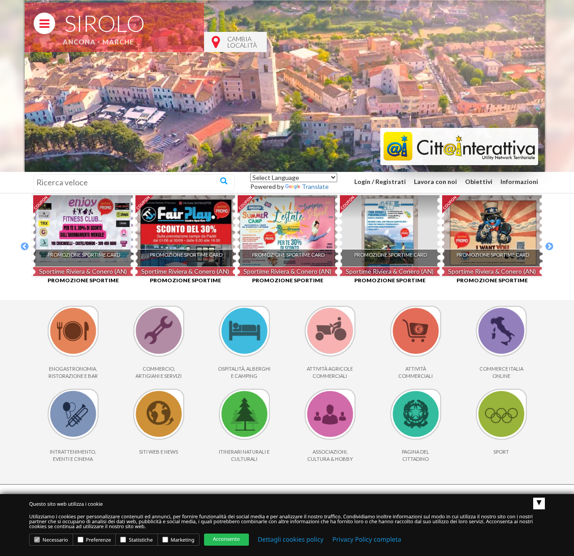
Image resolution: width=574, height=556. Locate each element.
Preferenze (98, 540)
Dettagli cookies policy (291, 539)
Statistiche (139, 540)
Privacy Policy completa (366, 539)
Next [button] (549, 246)
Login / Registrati (380, 181)
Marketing (182, 540)
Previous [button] (24, 246)
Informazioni (519, 181)
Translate (315, 186)
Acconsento (226, 539)
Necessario (54, 540)
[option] (82, 235)
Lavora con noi (435, 181)
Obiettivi (478, 181)
